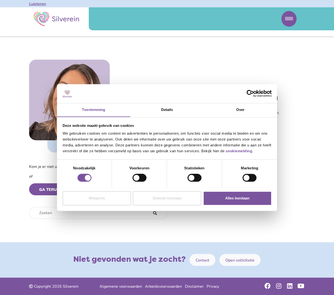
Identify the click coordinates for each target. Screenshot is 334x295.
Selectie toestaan (167, 198)
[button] (289, 19)
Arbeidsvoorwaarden (163, 286)
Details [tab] (167, 110)
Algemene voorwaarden (121, 286)
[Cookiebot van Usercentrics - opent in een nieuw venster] (250, 93)
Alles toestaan (237, 198)
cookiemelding (239, 151)
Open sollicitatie (240, 260)
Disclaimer (194, 286)
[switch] (139, 178)
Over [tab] (240, 110)
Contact (202, 260)
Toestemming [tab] (93, 110)
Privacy (213, 286)
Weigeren (97, 198)
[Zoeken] (155, 213)
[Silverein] (56, 18)
